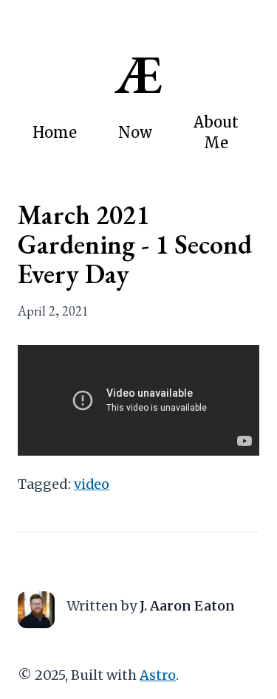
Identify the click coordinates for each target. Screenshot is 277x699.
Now (135, 132)
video (91, 484)
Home (55, 132)
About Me (216, 132)
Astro (158, 675)
